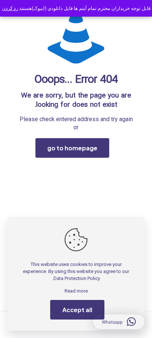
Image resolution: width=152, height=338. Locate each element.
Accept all (77, 310)
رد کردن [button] (10, 8)
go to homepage (72, 148)
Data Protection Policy (76, 278)
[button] (119, 321)
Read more (76, 291)
